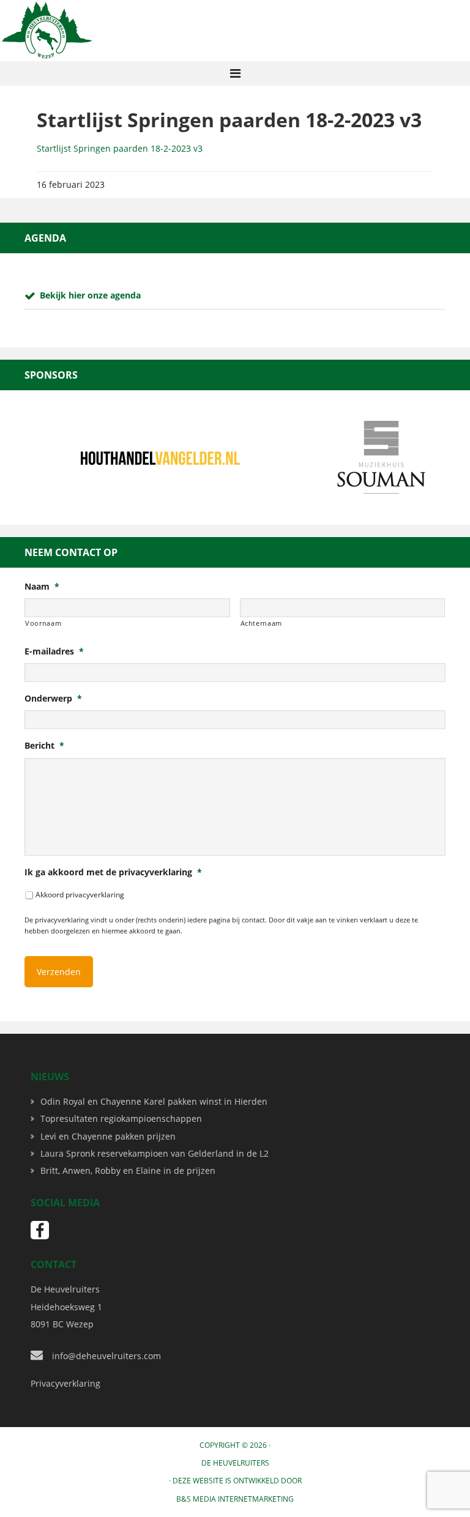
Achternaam (262, 623)
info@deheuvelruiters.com (106, 1356)
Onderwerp (53, 698)
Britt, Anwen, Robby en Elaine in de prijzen (127, 1170)
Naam (41, 586)
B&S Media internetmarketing (235, 1499)
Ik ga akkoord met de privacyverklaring (113, 872)
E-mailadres (54, 651)
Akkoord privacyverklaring (79, 894)
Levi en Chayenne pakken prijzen (108, 1136)
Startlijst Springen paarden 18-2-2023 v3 (120, 148)
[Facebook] (40, 1230)
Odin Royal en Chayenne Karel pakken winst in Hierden (153, 1101)
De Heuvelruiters (235, 1463)
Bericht (44, 745)
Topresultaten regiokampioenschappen (121, 1118)
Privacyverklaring (65, 1383)
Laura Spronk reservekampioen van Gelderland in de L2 (154, 1153)
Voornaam (43, 623)
